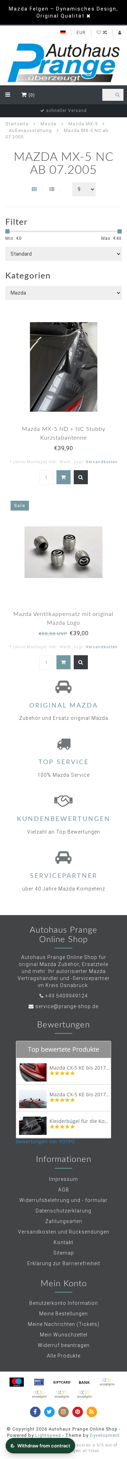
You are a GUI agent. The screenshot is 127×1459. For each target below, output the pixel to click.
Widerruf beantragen (64, 1345)
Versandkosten (102, 462)
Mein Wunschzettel (63, 1335)
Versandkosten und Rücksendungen (63, 1232)
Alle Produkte (63, 1356)
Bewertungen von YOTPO (45, 1141)
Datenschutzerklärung (63, 1211)
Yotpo (93, 1451)
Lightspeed (48, 1435)
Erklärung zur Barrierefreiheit (63, 1263)
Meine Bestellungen (63, 1313)
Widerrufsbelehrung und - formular (63, 1200)
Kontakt (63, 1242)
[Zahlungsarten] (16, 1382)
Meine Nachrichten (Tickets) (63, 1324)
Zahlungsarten (63, 1221)
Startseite (17, 123)
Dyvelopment (105, 1435)
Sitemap (63, 1253)
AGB (63, 1189)
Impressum (63, 1179)
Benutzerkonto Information (63, 1303)
